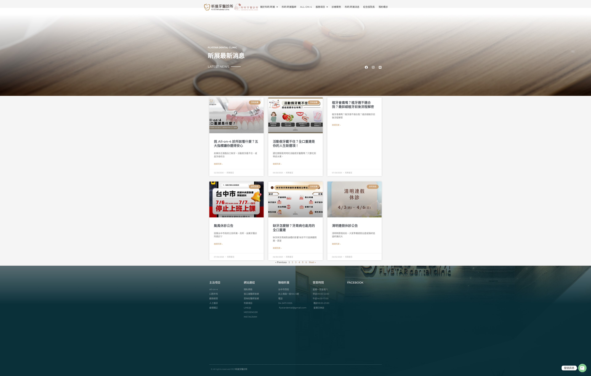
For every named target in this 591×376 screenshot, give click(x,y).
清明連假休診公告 (345, 226)
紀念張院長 (369, 6)
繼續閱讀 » (218, 164)
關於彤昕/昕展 (267, 6)
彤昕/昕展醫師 (289, 6)
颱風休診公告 (223, 226)
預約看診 (383, 6)
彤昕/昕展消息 (352, 6)
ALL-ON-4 (306, 6)
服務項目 (320, 6)
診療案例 (336, 6)
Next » (312, 262)
